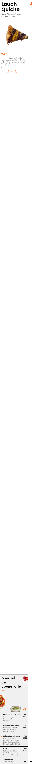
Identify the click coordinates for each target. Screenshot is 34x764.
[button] (14, 717)
